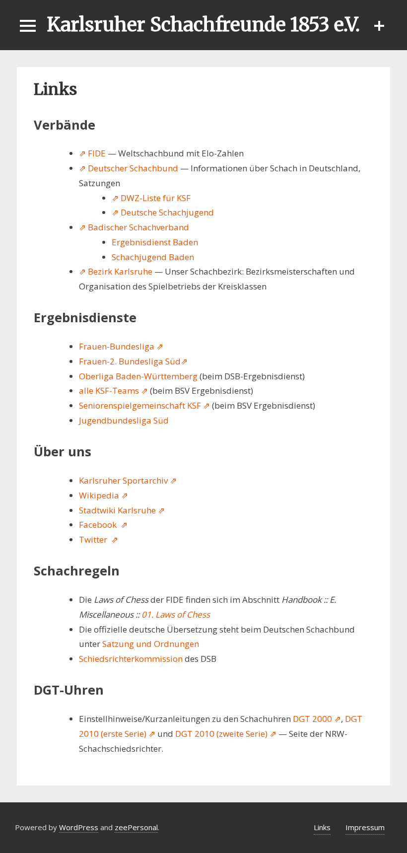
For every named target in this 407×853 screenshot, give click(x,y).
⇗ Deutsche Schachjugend (163, 212)
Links (322, 827)
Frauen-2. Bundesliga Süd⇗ (133, 361)
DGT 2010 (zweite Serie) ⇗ (225, 733)
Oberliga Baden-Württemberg (138, 376)
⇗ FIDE (92, 153)
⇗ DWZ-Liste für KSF (151, 198)
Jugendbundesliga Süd (124, 420)
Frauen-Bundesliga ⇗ (121, 346)
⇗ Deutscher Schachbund (128, 168)
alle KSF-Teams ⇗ (113, 390)
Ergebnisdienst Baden (155, 242)
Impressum (365, 827)
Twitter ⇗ (98, 539)
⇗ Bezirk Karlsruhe (115, 271)
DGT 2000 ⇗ (317, 718)
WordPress (78, 827)
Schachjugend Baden (153, 257)
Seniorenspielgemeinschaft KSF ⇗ (144, 405)
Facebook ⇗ (103, 524)
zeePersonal (136, 827)
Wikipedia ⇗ (103, 495)
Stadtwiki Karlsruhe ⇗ (122, 510)
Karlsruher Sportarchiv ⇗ (128, 480)
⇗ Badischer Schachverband (134, 227)
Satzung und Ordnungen (150, 643)
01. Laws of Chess (175, 614)
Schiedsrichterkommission (131, 658)
